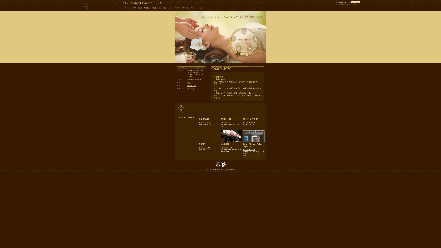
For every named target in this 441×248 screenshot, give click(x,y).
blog (140, 7)
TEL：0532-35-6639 (249, 150)
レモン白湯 (190, 89)
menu (134, 7)
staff (161, 7)
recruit (169, 7)
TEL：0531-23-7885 (204, 148)
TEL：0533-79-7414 (249, 123)
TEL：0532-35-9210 (226, 123)
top (127, 7)
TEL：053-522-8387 (226, 148)
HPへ (244, 155)
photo (154, 7)
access (147, 7)
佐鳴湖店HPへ (225, 151)
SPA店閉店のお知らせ (194, 79)
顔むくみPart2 (191, 86)
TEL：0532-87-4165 (204, 123)
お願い (189, 83)
